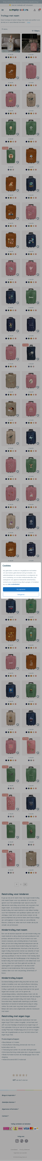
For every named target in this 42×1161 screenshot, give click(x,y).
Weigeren (21, 594)
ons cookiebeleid (13, 584)
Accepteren (21, 589)
